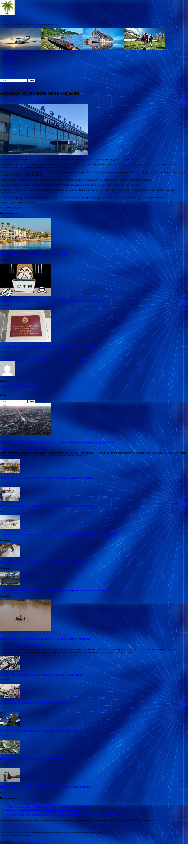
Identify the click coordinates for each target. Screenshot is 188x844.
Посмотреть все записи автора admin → (20, 387)
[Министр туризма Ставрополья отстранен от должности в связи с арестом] (25, 341)
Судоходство (12, 67)
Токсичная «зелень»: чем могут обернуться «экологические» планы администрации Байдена (59, 534)
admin (18, 100)
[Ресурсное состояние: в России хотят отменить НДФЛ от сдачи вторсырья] (10, 500)
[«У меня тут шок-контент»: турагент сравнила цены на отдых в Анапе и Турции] (25, 295)
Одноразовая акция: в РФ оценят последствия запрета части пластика (46, 562)
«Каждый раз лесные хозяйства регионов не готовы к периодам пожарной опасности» (55, 590)
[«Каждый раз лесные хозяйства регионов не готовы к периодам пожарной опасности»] (10, 584)
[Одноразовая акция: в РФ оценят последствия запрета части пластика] (10, 556)
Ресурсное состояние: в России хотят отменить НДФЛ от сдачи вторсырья (47, 505)
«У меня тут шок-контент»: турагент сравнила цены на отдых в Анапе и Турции (51, 300)
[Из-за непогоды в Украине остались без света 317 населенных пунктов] (10, 781)
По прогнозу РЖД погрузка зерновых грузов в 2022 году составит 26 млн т (44, 812)
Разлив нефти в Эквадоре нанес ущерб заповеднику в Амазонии (41, 674)
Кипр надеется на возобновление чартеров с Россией (33, 254)
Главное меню (7, 83)
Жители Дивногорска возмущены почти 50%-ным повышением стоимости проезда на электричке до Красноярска (63, 814)
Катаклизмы (12, 70)
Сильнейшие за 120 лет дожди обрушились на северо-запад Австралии (45, 638)
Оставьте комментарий (34, 100)
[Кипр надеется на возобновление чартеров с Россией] (25, 248)
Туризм (9, 59)
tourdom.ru (16, 207)
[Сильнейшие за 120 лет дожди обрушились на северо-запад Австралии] (25, 630)
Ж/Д (8, 64)
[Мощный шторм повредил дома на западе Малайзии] (10, 697)
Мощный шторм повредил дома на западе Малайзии (34, 702)
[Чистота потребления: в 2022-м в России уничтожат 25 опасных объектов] (10, 472)
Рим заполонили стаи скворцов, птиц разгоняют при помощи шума (43, 730)
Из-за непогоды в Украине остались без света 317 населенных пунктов (45, 786)
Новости (10, 56)
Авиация (10, 62)
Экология (10, 72)
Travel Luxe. (6, 19)
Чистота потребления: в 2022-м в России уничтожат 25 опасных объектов (47, 477)
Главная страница (15, 54)
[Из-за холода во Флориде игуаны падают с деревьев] (10, 753)
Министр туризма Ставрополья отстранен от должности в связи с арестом (47, 346)
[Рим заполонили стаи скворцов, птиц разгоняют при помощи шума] (10, 725)
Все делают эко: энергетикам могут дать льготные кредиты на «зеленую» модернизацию (57, 442)
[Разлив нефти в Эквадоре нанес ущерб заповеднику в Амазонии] (10, 669)
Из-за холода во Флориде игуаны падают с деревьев (33, 758)
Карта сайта (12, 75)
